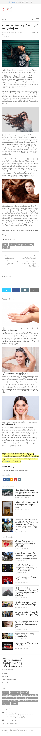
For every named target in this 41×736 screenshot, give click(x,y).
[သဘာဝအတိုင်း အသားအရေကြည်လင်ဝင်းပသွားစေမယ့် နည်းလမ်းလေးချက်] (20, 397)
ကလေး (17, 692)
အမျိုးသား (14, 703)
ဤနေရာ (6, 461)
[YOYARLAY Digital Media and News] (20, 9)
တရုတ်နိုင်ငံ (12, 698)
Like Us (12, 2)
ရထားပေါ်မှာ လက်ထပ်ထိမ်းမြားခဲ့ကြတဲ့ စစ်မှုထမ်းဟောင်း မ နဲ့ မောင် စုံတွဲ (26, 613)
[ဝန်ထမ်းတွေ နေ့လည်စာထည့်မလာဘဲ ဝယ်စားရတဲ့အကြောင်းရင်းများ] (7, 602)
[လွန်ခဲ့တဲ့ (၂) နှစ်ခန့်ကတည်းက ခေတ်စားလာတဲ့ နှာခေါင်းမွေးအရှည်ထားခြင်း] (7, 622)
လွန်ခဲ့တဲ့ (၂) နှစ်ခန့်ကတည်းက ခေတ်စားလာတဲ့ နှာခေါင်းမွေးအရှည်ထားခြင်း (26, 624)
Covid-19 (5, 692)
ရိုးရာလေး (13, 730)
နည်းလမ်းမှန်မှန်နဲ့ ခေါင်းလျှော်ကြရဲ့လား (15, 373)
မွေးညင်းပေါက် (22, 244)
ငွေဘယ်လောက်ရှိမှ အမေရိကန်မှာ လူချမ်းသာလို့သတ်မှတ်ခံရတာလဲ (26, 578)
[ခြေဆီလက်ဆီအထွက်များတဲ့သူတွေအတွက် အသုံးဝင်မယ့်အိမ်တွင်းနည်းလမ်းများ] (20, 303)
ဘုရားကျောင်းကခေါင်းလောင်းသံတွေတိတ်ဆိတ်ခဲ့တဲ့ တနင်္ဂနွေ (26, 644)
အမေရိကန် (34, 700)
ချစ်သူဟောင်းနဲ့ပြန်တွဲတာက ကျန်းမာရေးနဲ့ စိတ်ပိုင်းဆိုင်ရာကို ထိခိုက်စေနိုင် (25, 543)
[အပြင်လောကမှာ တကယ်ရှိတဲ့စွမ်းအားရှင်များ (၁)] (7, 634)
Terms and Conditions (9, 680)
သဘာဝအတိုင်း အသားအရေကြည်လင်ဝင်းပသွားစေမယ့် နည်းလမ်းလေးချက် (20, 423)
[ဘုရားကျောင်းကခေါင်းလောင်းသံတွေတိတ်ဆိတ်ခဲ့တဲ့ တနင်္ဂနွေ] (7, 643)
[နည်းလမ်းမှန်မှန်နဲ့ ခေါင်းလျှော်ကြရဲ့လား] (20, 349)
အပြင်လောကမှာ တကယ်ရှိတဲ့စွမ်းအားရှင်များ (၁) (24, 635)
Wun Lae (6, 36)
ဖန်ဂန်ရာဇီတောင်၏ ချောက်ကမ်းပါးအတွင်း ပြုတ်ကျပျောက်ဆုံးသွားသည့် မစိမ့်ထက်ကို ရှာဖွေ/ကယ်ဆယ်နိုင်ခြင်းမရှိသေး (26, 591)
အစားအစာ (26, 700)
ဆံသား (5, 244)
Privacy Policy (6, 683)
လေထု (31, 244)
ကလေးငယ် (24, 692)
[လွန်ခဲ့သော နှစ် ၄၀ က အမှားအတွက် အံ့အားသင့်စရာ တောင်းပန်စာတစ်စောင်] (7, 502)
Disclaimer (5, 676)
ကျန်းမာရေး (17, 695)
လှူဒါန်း (13, 700)
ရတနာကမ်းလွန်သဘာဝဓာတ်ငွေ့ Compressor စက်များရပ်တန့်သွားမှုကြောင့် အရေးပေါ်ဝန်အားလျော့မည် (26, 556)
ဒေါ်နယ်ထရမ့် (21, 698)
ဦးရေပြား (6, 247)
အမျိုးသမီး (6, 703)
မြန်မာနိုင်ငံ (6, 700)
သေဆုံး (19, 700)
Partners (4, 673)
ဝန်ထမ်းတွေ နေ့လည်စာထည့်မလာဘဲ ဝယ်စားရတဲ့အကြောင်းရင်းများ (26, 603)
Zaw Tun (27, 498)
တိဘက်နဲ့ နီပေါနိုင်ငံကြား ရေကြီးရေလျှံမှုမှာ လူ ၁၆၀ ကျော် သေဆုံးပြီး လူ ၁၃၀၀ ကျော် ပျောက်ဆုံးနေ (26, 492)
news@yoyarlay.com (12, 720)
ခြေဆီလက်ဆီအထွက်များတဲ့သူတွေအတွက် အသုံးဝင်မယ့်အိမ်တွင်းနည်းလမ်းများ (20, 329)
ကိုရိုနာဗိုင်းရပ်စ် (7, 695)
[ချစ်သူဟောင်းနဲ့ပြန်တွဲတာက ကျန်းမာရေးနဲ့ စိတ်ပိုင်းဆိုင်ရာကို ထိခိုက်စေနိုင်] (7, 541)
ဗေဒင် (35, 698)
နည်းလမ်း (29, 698)
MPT (11, 692)
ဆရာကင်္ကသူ (33, 695)
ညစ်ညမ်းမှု (12, 244)
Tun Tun (25, 561)
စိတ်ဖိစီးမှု (25, 695)
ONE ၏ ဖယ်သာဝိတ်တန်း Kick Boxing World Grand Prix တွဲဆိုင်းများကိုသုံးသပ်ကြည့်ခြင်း (26, 568)
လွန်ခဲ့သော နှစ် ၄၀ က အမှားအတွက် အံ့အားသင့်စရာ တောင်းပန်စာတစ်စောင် (26, 505)
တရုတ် (5, 698)
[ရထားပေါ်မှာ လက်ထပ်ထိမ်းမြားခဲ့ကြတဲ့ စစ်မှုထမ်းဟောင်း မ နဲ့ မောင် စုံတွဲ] (7, 612)
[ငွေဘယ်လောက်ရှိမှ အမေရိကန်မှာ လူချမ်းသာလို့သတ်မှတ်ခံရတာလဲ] (7, 578)
